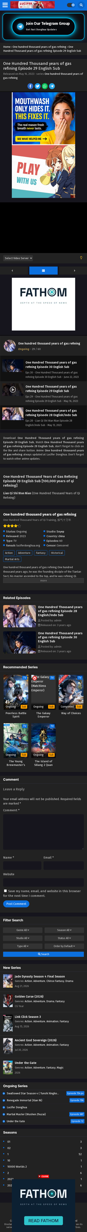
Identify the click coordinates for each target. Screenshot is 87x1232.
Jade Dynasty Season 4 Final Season (40, 976)
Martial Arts (12, 559)
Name (8, 857)
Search (45, 954)
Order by (63, 946)
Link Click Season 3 (28, 1017)
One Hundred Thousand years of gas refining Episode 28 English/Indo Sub (60, 611)
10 (8, 1160)
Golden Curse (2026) (29, 996)
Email (49, 857)
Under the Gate (25, 1063)
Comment (11, 810)
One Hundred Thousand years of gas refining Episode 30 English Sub (60, 637)
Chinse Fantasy (55, 981)
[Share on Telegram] (52, 86)
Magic (60, 1067)
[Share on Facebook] (30, 86)
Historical (57, 552)
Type (21, 946)
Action (9, 552)
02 (9, 1148)
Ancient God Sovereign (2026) (35, 1040)
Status (63, 938)
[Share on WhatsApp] (45, 86)
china (61, 536)
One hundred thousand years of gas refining (49, 343)
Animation (52, 1021)
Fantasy (40, 552)
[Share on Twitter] (38, 86)
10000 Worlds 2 (17, 1166)
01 (8, 1141)
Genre (21, 930)
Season (63, 930)
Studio (21, 938)
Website (8, 874)
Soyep (60, 531)
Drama (69, 981)
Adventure (24, 552)
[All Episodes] (43, 271)
